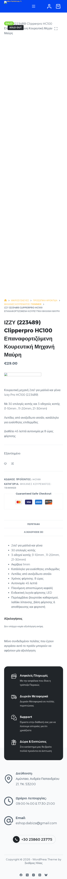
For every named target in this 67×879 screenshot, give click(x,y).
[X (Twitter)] (27, 875)
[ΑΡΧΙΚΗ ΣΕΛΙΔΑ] (5, 300)
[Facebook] (21, 875)
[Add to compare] (12, 463)
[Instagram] (33, 875)
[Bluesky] (46, 875)
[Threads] (39, 875)
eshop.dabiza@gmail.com (36, 823)
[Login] (49, 6)
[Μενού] (33, 6)
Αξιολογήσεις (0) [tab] (33, 532)
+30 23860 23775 (36, 839)
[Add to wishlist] (5, 463)
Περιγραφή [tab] (33, 524)
